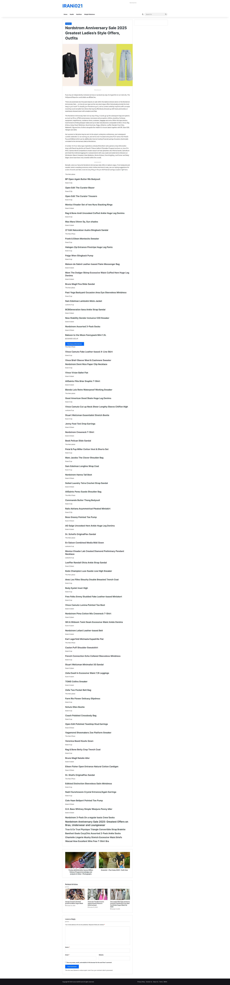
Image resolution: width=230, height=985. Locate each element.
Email (67, 955)
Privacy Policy (141, 981)
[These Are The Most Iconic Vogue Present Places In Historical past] (97, 894)
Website (101, 955)
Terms (161, 981)
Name (67, 947)
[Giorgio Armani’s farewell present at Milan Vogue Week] (75, 894)
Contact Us (149, 981)
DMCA (165, 981)
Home (65, 14)
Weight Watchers (89, 14)
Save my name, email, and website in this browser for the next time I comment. (89, 962)
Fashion (68, 23)
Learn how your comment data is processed (100, 970)
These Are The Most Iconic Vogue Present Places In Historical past (96, 903)
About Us (155, 981)
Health (72, 14)
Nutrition (79, 14)
